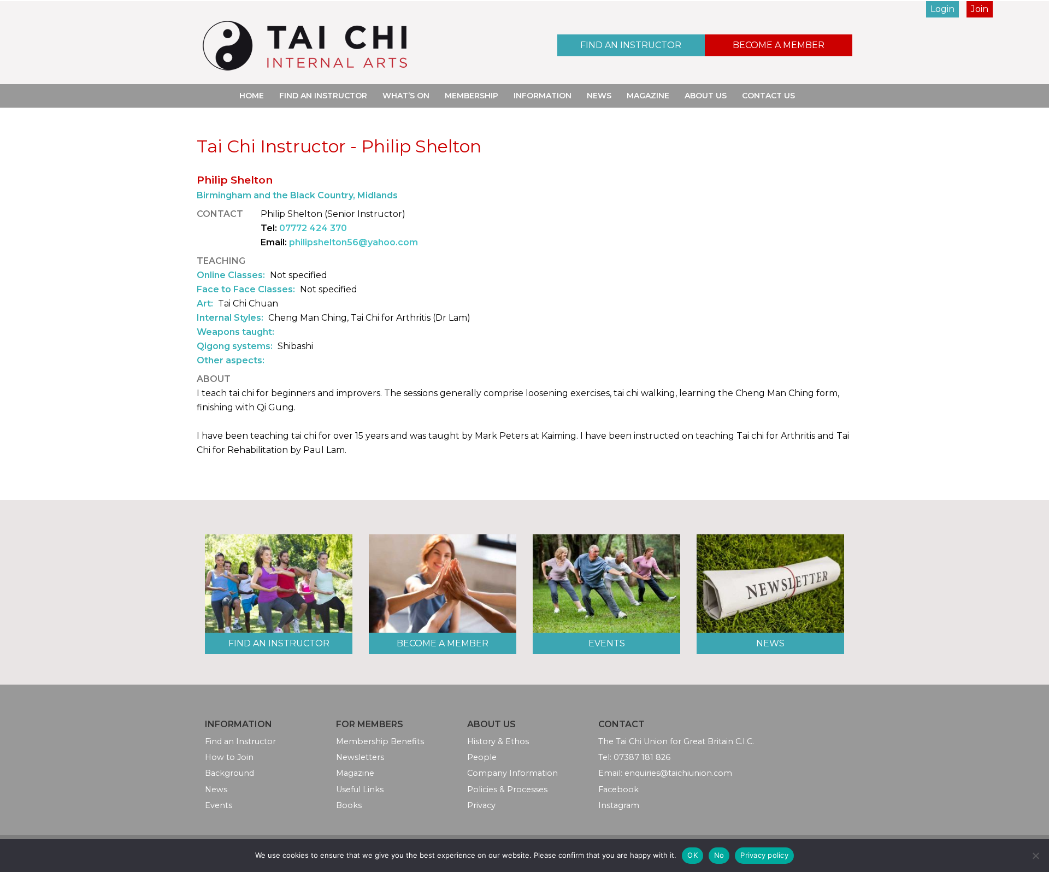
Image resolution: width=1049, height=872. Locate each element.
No (719, 855)
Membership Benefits (380, 741)
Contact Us (768, 96)
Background (229, 773)
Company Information (512, 773)
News (599, 96)
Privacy (481, 805)
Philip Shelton (235, 179)
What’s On (405, 96)
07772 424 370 (313, 228)
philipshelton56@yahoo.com (353, 242)
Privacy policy (764, 855)
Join (979, 9)
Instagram (618, 805)
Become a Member (778, 45)
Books (349, 805)
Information (542, 96)
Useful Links (360, 789)
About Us (706, 96)
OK (692, 855)
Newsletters (360, 757)
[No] (1035, 855)
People (482, 757)
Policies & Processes (507, 789)
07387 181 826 (642, 757)
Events (606, 643)
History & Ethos (498, 741)
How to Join (229, 757)
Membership (471, 96)
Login (942, 9)
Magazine (648, 96)
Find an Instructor (630, 45)
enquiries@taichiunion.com (678, 773)
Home (251, 96)
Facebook (618, 789)
